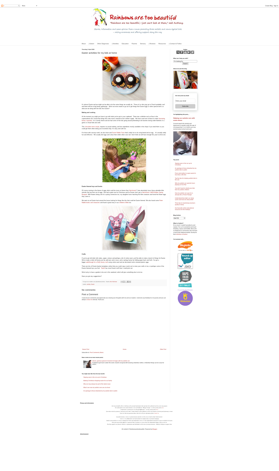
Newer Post (85, 349)
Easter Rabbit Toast (118, 132)
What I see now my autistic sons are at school (96, 387)
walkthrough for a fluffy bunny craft (97, 262)
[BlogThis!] (124, 282)
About (84, 43)
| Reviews (152, 43)
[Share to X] (126, 282)
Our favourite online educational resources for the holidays (184, 208)
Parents (134, 43)
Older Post (163, 349)
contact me (89, 299)
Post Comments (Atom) (96, 352)
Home (124, 349)
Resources (162, 43)
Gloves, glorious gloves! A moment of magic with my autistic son (111, 361)
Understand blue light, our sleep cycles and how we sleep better (184, 198)
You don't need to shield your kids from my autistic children (185, 188)
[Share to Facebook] (128, 282)
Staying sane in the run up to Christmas (95, 377)
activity (88, 284)
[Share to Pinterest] (130, 282)
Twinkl (103, 268)
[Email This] (122, 282)
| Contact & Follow (175, 43)
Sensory (143, 43)
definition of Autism (181, 234)
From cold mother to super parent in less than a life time (185, 174)
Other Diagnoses (103, 43)
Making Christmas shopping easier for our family (97, 380)
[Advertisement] (139, 451)
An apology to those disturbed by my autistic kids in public (100, 391)
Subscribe (185, 106)
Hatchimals (132, 190)
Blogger (154, 429)
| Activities (115, 43)
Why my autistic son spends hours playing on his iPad (185, 183)
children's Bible (124, 202)
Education (125, 43)
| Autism (91, 43)
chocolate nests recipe (92, 126)
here (163, 407)
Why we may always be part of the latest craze (97, 384)
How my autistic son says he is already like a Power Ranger (184, 193)
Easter (92, 284)
